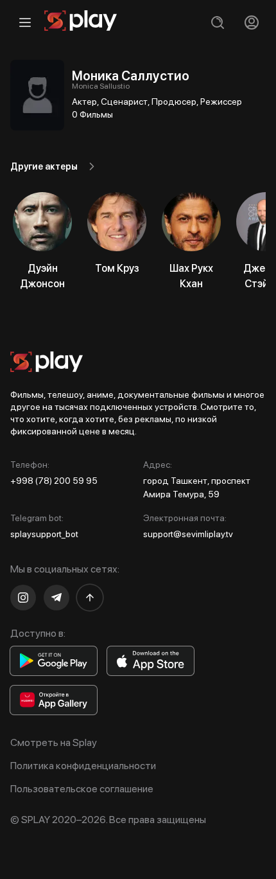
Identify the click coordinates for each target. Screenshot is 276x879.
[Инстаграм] (23, 597)
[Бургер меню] (24, 22)
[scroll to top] (90, 597)
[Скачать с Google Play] (53, 660)
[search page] (217, 22)
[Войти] (251, 22)
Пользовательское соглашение (81, 789)
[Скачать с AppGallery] (53, 700)
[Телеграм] (56, 597)
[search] (217, 22)
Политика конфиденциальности (83, 765)
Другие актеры (44, 166)
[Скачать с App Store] (150, 660)
